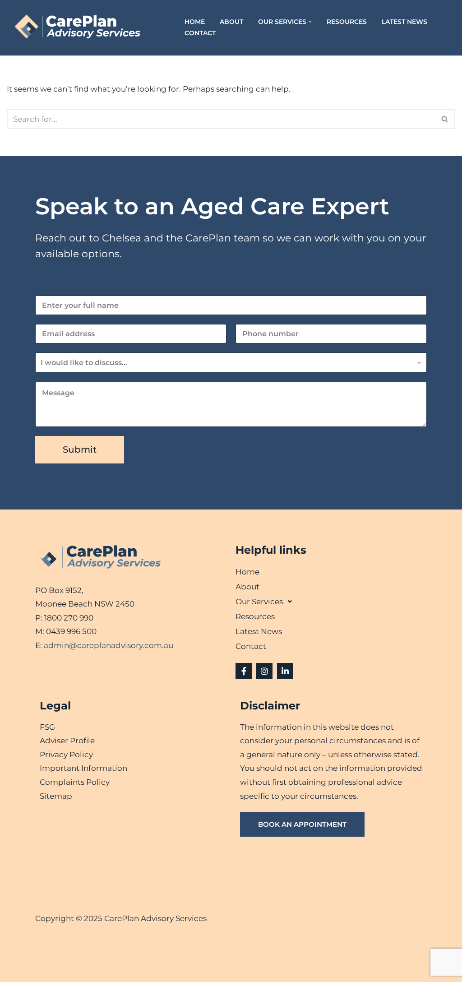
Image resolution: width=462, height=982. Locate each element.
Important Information (83, 768)
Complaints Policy (75, 782)
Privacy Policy (66, 754)
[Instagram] (264, 671)
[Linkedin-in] (285, 671)
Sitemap (56, 796)
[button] (310, 21)
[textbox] (229, 363)
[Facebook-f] (244, 671)
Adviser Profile (67, 740)
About (231, 21)
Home (195, 21)
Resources (347, 21)
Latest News (404, 21)
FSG (47, 727)
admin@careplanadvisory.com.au (108, 645)
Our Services (259, 601)
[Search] (445, 119)
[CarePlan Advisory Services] (88, 27)
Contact (200, 33)
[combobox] (231, 362)
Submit (80, 449)
